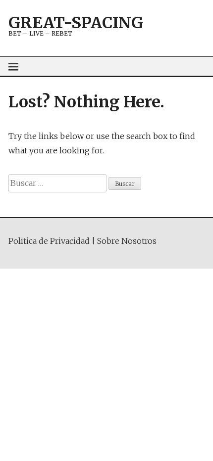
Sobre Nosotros (127, 241)
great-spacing (75, 23)
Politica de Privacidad (49, 241)
